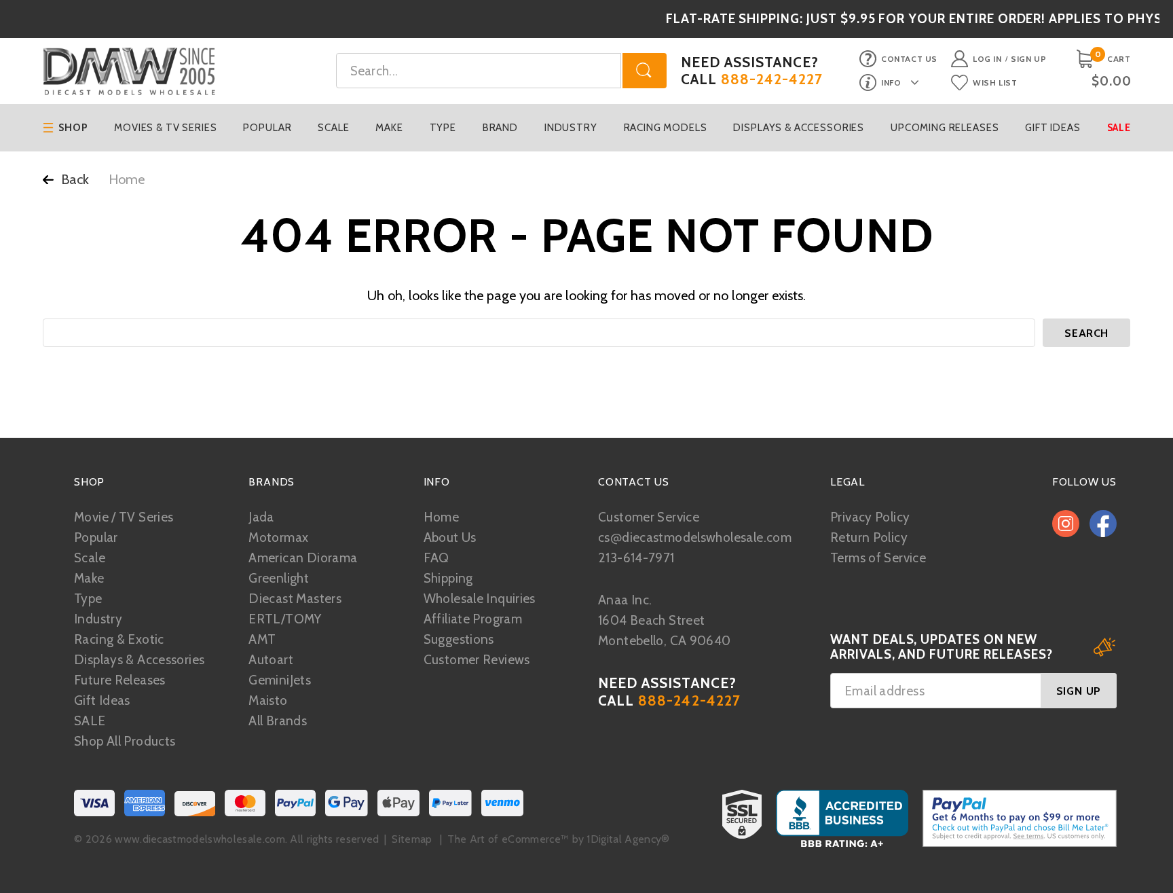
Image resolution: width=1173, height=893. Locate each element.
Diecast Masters (294, 598)
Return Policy (869, 537)
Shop (73, 128)
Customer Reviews (477, 660)
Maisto (267, 700)
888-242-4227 (772, 79)
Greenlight (278, 578)
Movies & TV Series (165, 128)
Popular (267, 128)
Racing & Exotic (119, 639)
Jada (261, 517)
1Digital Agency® (627, 839)
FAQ (436, 558)
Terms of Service (878, 558)
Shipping (448, 578)
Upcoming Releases (945, 128)
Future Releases (120, 680)
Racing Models (665, 128)
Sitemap (412, 839)
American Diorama (302, 558)
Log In (987, 59)
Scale (333, 128)
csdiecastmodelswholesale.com (695, 537)
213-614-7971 (636, 558)
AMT (262, 639)
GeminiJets (279, 680)
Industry (570, 128)
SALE (90, 721)
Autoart (270, 660)
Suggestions (459, 639)
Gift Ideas (1053, 128)
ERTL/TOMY (284, 619)
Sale (1119, 128)
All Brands (277, 721)
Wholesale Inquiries (480, 598)
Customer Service (648, 517)
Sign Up (1028, 59)
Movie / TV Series (123, 517)
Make (389, 128)
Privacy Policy (870, 517)
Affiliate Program (473, 619)
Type (443, 128)
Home (442, 517)
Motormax (278, 537)
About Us (450, 537)
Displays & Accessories (798, 128)
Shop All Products (124, 741)
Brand (500, 128)
